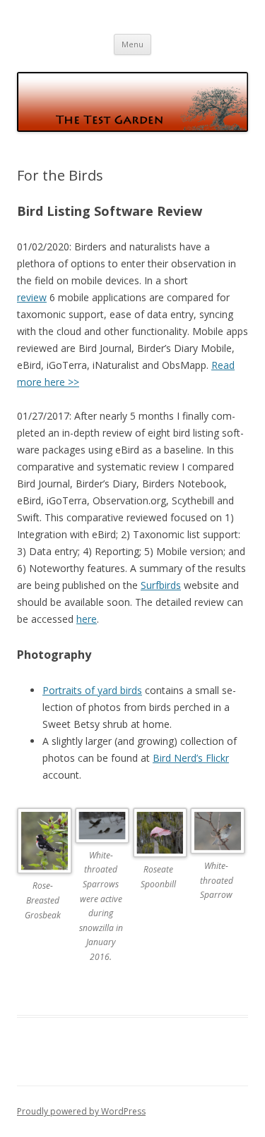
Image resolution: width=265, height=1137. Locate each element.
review (32, 297)
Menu (132, 44)
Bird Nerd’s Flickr (191, 758)
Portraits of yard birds (92, 690)
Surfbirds (161, 585)
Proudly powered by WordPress (81, 1111)
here (86, 619)
